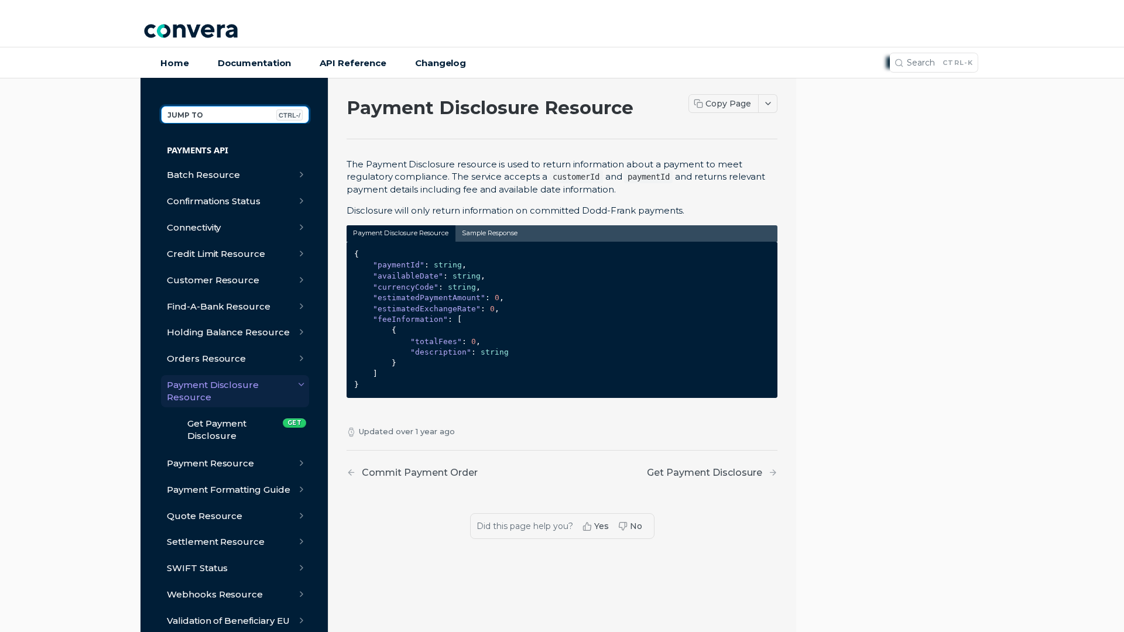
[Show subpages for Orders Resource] (301, 358)
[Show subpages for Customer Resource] (301, 279)
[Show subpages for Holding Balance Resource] (301, 331)
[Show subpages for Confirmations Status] (301, 200)
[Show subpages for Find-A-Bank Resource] (301, 306)
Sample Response (490, 233)
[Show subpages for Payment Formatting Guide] (301, 489)
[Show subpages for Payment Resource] (301, 463)
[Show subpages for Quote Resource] (301, 515)
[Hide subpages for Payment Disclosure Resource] (301, 384)
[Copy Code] (763, 251)
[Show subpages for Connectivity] (301, 227)
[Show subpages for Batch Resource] (301, 174)
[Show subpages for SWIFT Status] (301, 567)
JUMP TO (233, 115)
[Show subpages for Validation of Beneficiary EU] (301, 620)
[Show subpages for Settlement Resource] (301, 541)
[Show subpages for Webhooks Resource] (301, 594)
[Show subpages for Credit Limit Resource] (301, 253)
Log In (957, 32)
